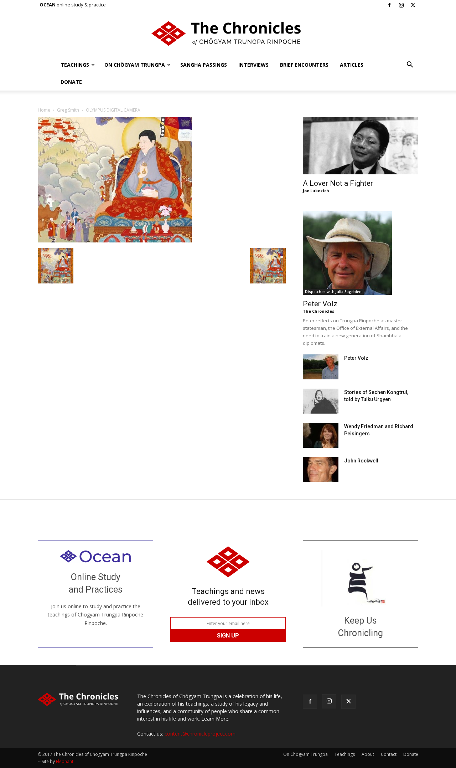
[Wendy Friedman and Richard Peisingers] (320, 435)
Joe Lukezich (316, 190)
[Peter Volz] (360, 253)
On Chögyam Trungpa (134, 64)
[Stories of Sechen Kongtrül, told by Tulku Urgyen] (320, 401)
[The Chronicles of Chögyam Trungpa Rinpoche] (228, 33)
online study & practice (73, 4)
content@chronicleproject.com (200, 733)
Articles (351, 64)
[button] (409, 65)
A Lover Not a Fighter (338, 183)
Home (44, 110)
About (368, 754)
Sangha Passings (203, 64)
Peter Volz (320, 303)
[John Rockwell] (320, 469)
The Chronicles (318, 311)
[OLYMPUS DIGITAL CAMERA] (115, 240)
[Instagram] (401, 5)
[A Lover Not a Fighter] (360, 145)
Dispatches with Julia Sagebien (333, 291)
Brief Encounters (304, 64)
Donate (71, 81)
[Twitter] (413, 5)
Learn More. (215, 718)
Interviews (253, 64)
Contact (389, 754)
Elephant (64, 761)
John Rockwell (361, 461)
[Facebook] (389, 5)
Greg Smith (68, 110)
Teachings (75, 64)
